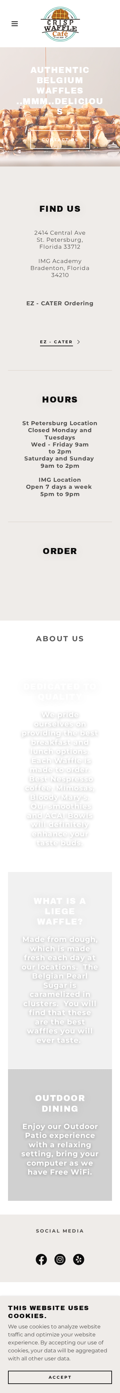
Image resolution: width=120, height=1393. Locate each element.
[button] (9, 23)
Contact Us (60, 139)
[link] (60, 23)
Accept (60, 1377)
